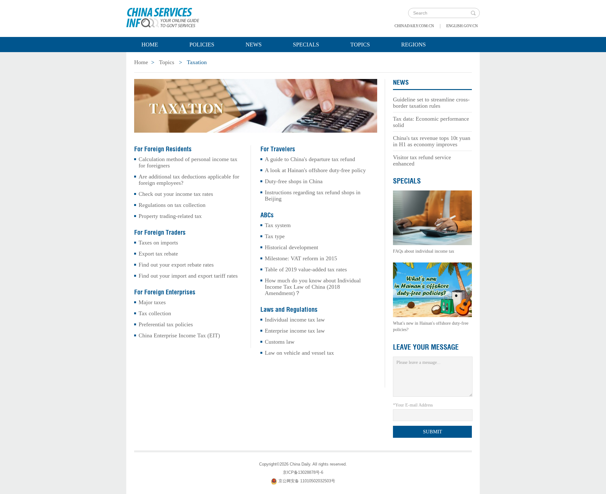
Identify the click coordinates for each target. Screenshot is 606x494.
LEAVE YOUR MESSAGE (426, 347)
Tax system (278, 225)
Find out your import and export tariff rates (188, 276)
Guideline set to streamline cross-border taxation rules (431, 102)
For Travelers (277, 149)
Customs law (279, 342)
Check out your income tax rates (176, 194)
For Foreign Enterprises (164, 292)
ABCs (267, 215)
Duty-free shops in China (294, 181)
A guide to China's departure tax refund (310, 159)
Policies (201, 44)
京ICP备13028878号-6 (303, 472)
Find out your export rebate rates (176, 265)
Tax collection (155, 313)
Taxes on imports (158, 242)
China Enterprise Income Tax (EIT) (179, 335)
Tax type (275, 236)
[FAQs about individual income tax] (432, 217)
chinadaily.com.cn (414, 26)
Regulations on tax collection (172, 205)
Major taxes (152, 302)
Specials (306, 44)
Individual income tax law (295, 319)
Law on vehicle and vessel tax (299, 353)
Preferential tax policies (166, 324)
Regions (413, 44)
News (254, 44)
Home (149, 44)
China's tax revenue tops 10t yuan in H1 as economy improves (431, 141)
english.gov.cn (462, 26)
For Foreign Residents (163, 149)
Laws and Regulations (289, 309)
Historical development (291, 247)
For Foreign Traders (160, 232)
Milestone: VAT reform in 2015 (301, 258)
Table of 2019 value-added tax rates (306, 269)
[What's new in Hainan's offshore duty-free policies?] (432, 289)
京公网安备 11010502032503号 (306, 481)
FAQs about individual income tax (423, 251)
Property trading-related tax (170, 216)
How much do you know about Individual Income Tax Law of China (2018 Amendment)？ (313, 286)
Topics (360, 44)
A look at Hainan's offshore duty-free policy (315, 170)
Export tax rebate (158, 253)
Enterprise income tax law (295, 331)
